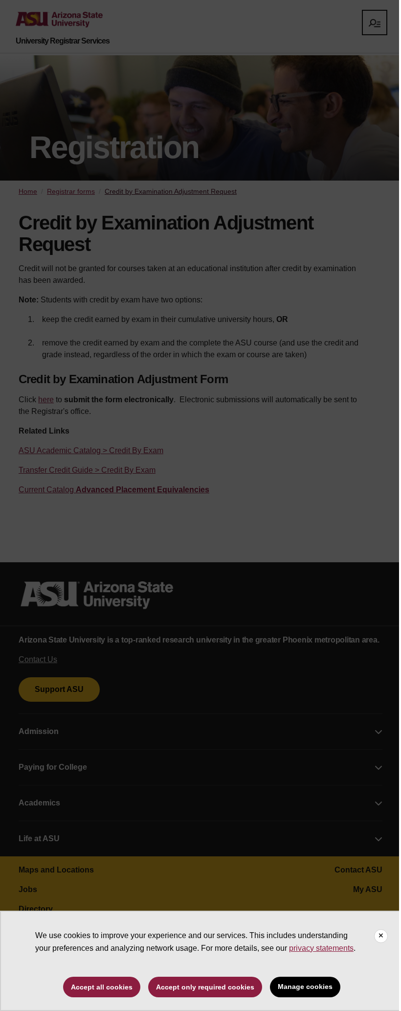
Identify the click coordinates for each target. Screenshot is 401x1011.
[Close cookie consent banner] (381, 936)
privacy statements (321, 948)
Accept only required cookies (205, 987)
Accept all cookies (102, 987)
